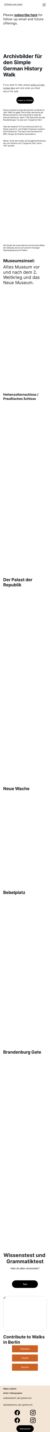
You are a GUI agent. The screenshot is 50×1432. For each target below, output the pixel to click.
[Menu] (44, 5)
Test (25, 1284)
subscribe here (25, 15)
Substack (25, 1348)
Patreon (25, 1367)
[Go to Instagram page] (33, 1420)
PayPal (25, 1358)
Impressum (25, 1428)
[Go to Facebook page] (17, 1420)
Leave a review (25, 100)
